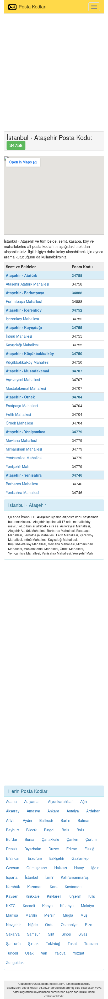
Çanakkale (50, 839)
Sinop (66, 934)
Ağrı (83, 801)
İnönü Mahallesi (19, 336)
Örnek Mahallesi (19, 423)
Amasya (33, 810)
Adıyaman (32, 801)
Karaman (34, 886)
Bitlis (65, 829)
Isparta (12, 877)
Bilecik (31, 829)
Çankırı (72, 839)
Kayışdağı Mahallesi (22, 344)
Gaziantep (80, 858)
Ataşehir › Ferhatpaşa (25, 292)
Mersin (50, 915)
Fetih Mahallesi (18, 414)
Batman (84, 820)
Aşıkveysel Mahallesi (23, 379)
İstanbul (31, 877)
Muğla (68, 915)
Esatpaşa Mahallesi (22, 405)
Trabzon (91, 943)
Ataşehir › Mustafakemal (27, 370)
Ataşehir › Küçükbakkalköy (30, 353)
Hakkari (60, 867)
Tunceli (12, 953)
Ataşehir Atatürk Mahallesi (27, 284)
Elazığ (89, 848)
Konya (47, 905)
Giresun (12, 867)
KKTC (10, 905)
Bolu (80, 829)
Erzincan (13, 858)
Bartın (65, 820)
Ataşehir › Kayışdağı (24, 327)
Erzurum (35, 858)
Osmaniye (69, 924)
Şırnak (33, 943)
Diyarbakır (32, 848)
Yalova (60, 953)
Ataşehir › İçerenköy (24, 310)
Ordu (49, 924)
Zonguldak (15, 962)
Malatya (87, 905)
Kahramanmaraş (75, 877)
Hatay (79, 867)
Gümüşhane (36, 867)
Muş (84, 915)
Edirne (71, 848)
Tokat (72, 943)
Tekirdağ (53, 943)
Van (44, 953)
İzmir (49, 877)
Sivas (82, 934)
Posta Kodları (32, 6)
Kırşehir (74, 896)
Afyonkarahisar (60, 801)
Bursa (29, 839)
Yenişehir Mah (17, 466)
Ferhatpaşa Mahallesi (24, 301)
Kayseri (12, 896)
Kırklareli (54, 896)
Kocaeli (29, 905)
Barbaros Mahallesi (22, 483)
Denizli (11, 848)
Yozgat (78, 953)
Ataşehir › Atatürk (21, 275)
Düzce (53, 848)
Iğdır (95, 867)
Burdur (11, 839)
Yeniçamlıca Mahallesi (24, 457)
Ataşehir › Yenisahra (24, 475)
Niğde (33, 924)
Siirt (51, 934)
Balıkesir (46, 820)
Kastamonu (74, 886)
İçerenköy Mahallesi (22, 318)
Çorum (91, 839)
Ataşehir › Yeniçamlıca (25, 431)
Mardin (31, 915)
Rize (88, 924)
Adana (11, 801)
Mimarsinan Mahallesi (24, 449)
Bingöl (49, 829)
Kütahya (67, 905)
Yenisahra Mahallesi (22, 492)
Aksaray (12, 810)
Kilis (91, 896)
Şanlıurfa (13, 943)
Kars (53, 886)
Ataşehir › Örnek (20, 396)
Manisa (12, 915)
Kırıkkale (33, 896)
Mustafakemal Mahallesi (26, 388)
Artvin (10, 820)
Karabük (13, 886)
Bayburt (12, 829)
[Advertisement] (54, 72)
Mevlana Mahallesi (21, 440)
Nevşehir (13, 924)
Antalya (73, 810)
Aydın (27, 820)
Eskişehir (56, 858)
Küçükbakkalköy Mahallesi (27, 362)
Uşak (29, 953)
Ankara (53, 810)
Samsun (34, 934)
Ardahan (93, 810)
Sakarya (13, 934)
